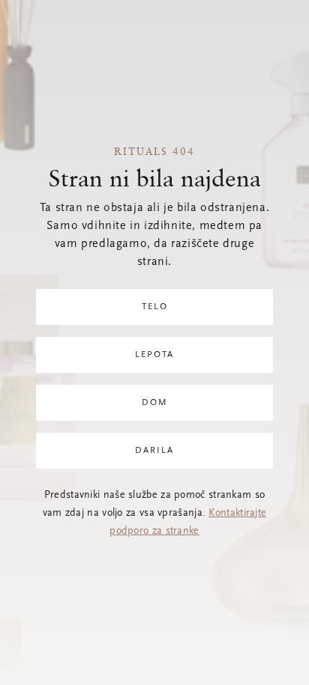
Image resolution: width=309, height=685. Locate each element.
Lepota (154, 354)
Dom (155, 402)
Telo (155, 306)
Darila (154, 450)
